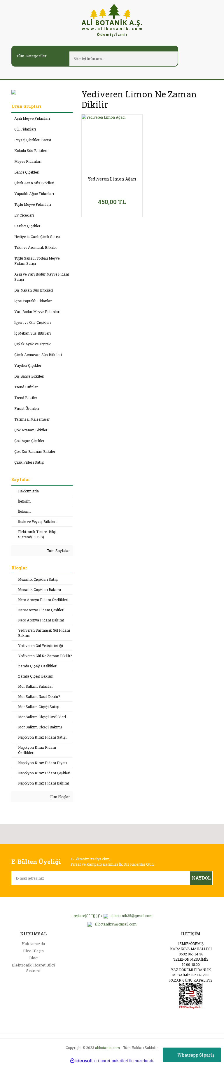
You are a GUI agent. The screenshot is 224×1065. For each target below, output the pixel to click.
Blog (33, 957)
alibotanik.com (107, 1047)
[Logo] (112, 20)
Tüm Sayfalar (58, 550)
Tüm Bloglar (59, 796)
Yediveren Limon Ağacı (112, 179)
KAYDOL (201, 878)
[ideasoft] (81, 1061)
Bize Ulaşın (33, 950)
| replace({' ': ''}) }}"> (112, 915)
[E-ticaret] (111, 1060)
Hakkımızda (33, 943)
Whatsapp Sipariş (195, 1055)
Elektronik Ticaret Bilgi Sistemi (33, 967)
